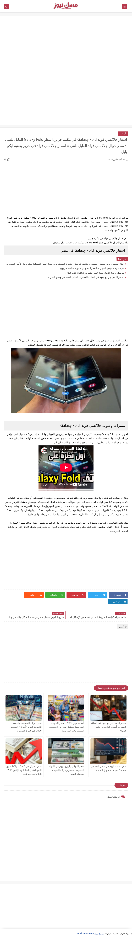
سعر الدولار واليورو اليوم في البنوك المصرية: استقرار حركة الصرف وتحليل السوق (66, 770)
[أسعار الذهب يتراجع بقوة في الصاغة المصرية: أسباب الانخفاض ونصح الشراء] (108, 708)
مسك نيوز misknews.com (90, 933)
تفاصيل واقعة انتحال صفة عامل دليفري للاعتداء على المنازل (94, 272)
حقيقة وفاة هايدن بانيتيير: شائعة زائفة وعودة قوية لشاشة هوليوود (92, 268)
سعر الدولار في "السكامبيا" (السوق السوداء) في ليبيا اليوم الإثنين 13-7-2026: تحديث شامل (24, 770)
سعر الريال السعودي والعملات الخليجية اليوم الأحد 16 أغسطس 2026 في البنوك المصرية (25, 726)
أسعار (123, 133)
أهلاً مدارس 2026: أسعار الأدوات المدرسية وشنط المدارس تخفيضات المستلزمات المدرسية (66, 726)
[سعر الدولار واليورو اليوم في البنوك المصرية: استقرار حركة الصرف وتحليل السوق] (66, 751)
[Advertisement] (66, 46)
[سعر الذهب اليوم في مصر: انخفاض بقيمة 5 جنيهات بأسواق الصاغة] (108, 751)
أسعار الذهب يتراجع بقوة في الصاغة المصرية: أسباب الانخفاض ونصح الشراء (86, 277)
